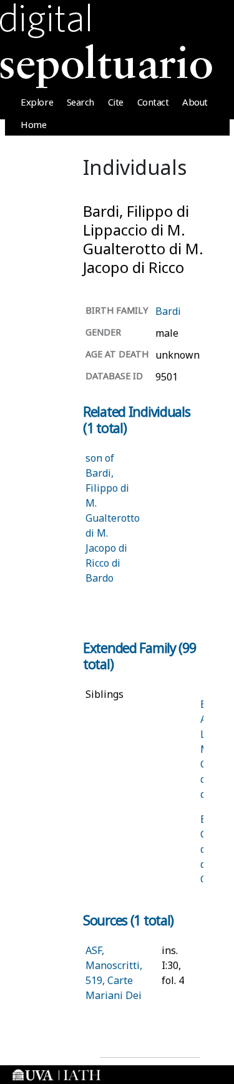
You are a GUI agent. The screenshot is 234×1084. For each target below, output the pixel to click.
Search (80, 102)
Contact (153, 102)
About (195, 102)
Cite (116, 102)
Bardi (168, 311)
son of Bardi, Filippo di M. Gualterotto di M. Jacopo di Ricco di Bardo (112, 518)
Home (33, 124)
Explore (37, 102)
